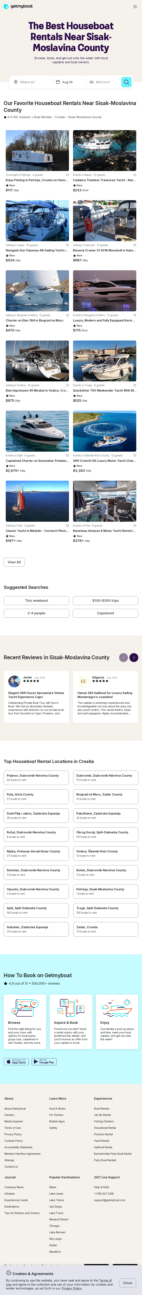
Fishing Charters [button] (104, 1121)
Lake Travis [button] (56, 1213)
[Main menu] (135, 7)
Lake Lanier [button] (56, 1193)
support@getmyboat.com (109, 1200)
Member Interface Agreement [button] (22, 1153)
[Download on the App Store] (16, 1062)
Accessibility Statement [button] (18, 1147)
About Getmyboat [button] (15, 1108)
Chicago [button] (54, 1225)
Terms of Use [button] (12, 1127)
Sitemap (9, 1160)
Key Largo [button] (55, 1238)
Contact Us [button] (11, 1166)
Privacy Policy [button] (72, 1288)
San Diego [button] (55, 1206)
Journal (10, 1177)
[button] (43, 117)
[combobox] (31, 82)
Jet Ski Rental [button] (102, 1114)
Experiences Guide (16, 1200)
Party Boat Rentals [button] (105, 1160)
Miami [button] (52, 1187)
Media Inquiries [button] (13, 1121)
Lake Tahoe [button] (56, 1200)
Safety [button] (53, 1127)
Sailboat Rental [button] (103, 1147)
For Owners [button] (56, 1114)
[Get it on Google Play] (44, 1062)
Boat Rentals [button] (101, 1108)
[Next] (133, 657)
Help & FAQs (101, 1187)
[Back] (123, 657)
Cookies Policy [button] (13, 1140)
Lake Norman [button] (57, 1232)
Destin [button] (53, 1245)
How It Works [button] (57, 1108)
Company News (14, 1187)
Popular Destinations (64, 1177)
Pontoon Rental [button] (103, 1134)
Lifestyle (9, 1193)
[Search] (126, 82)
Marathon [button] (55, 1251)
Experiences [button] (103, 1098)
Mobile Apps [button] (57, 1121)
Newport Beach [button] (58, 1219)
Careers (9, 1114)
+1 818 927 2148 (104, 1193)
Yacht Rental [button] (101, 1140)
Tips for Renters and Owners (22, 1213)
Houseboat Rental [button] (105, 1127)
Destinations (11, 1206)
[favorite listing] (67, 175)
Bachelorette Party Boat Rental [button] (112, 1153)
